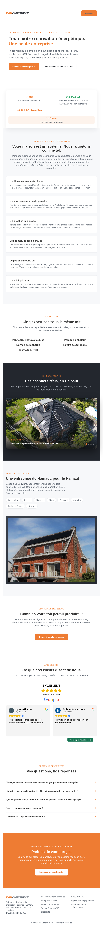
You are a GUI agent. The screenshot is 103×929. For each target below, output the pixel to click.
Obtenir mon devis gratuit (23, 66)
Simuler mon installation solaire (59, 66)
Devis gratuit (89, 13)
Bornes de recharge (50, 904)
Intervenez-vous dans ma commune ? (24, 808)
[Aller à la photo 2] (88, 444)
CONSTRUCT (17, 13)
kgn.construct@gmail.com (83, 900)
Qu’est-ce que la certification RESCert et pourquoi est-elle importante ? (42, 791)
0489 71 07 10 (77, 897)
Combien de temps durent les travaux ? (25, 816)
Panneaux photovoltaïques (53, 897)
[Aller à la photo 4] (93, 444)
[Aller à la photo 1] (86, 444)
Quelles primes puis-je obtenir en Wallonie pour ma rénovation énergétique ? (44, 799)
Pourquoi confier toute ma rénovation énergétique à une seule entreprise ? (43, 782)
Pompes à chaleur (49, 900)
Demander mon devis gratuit (51, 872)
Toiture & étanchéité (50, 908)
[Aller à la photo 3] (91, 444)
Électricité (45, 912)
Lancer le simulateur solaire (51, 637)
